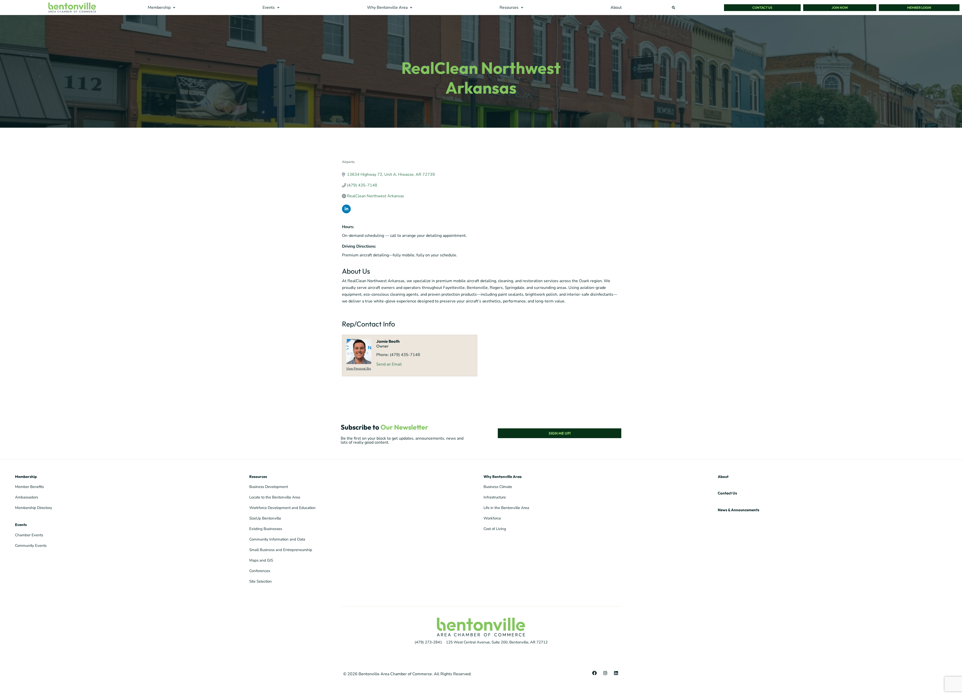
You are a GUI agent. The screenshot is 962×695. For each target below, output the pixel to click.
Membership (26, 476)
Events (21, 524)
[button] (162, 7)
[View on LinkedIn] (346, 212)
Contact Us (727, 493)
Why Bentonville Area (503, 476)
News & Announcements (738, 509)
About (723, 476)
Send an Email (389, 364)
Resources (258, 476)
